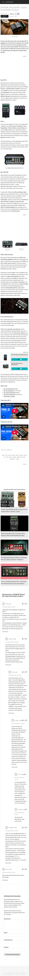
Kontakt (23, 972)
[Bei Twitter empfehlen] (25, 450)
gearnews (9, 2)
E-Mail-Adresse (8, 940)
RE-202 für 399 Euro (19, 333)
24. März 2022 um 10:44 (18, 723)
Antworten (5, 631)
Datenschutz (10, 972)
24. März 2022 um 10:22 (14, 675)
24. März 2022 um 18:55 (11, 830)
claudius (12, 13)
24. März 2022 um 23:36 (8, 872)
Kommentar (7, 919)
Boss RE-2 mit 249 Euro (14, 329)
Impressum (17, 972)
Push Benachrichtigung (20, 974)
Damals (3, 43)
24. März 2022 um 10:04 (8, 607)
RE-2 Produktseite (9, 388)
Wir (5, 972)
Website (6, 947)
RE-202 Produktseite (9, 392)
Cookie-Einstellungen (8, 974)
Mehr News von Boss (9, 396)
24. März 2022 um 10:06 (11, 642)
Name (6, 932)
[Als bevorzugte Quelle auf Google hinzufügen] (4, 16)
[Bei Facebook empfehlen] (19, 450)
